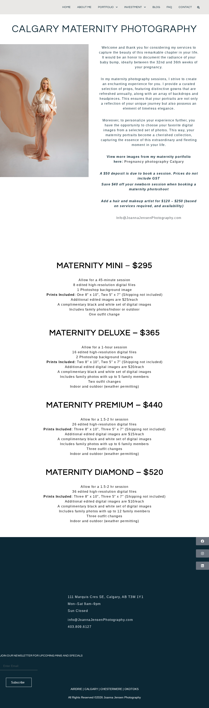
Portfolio (106, 7)
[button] (198, 7)
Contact (185, 7)
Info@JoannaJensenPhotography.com (148, 218)
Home (66, 7)
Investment (133, 7)
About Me (84, 7)
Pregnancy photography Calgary (154, 161)
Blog (156, 7)
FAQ (169, 7)
